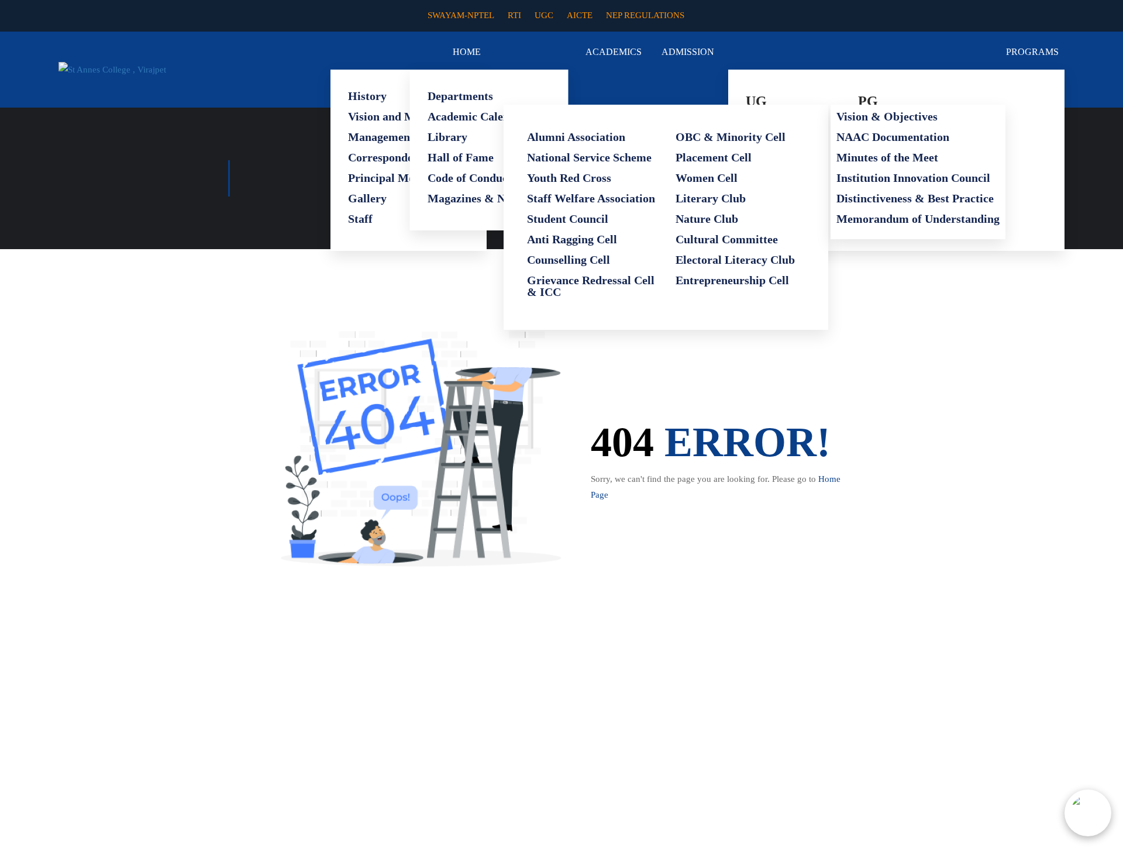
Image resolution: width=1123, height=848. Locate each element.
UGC (544, 15)
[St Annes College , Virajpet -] (160, 70)
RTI (514, 15)
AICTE (579, 15)
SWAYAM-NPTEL (461, 15)
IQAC (988, 87)
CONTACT (1042, 87)
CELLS (807, 87)
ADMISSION (688, 52)
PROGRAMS (1032, 52)
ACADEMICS (613, 52)
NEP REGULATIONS (645, 15)
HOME (467, 52)
